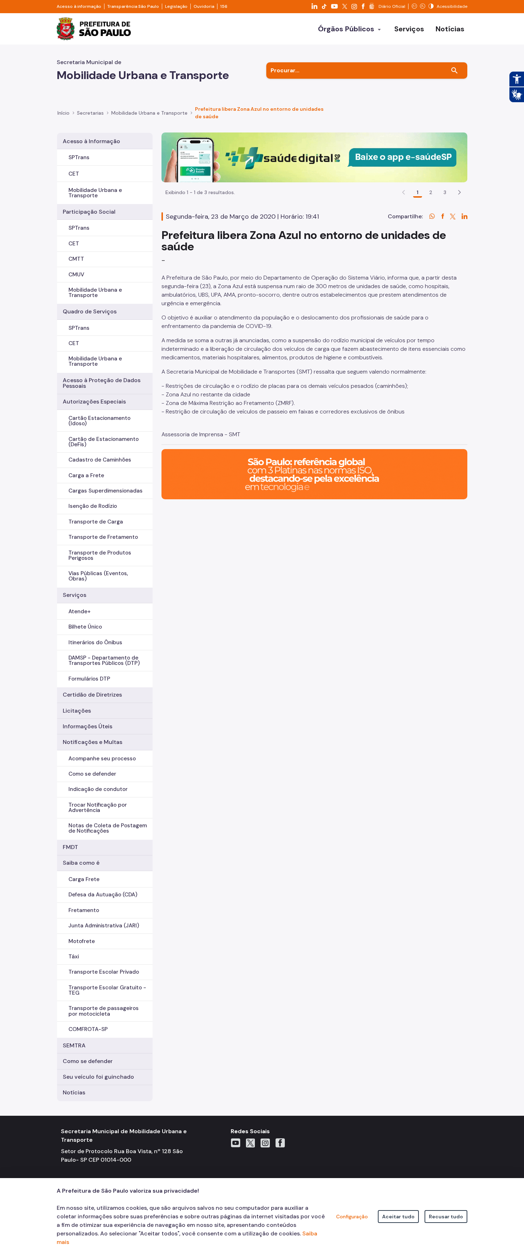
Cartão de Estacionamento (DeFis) (103, 442)
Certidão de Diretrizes (92, 694)
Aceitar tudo (398, 1216)
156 (223, 6)
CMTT (76, 258)
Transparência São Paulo (133, 6)
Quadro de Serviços (90, 311)
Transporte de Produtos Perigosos (99, 555)
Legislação (176, 6)
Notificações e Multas (92, 742)
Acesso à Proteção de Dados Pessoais (101, 383)
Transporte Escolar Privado (103, 971)
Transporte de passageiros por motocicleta (103, 1011)
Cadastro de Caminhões (99, 459)
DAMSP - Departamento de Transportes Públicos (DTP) (104, 660)
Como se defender (92, 773)
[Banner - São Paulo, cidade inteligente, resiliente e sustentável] (314, 474)
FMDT (70, 847)
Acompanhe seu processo (102, 758)
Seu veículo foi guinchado (98, 1076)
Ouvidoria (204, 6)
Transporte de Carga (95, 521)
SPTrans (78, 157)
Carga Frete (83, 879)
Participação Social (89, 211)
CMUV (76, 274)
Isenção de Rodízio (92, 506)
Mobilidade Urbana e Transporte (95, 193)
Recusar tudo (446, 1216)
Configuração (352, 1216)
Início (63, 113)
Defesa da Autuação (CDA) (102, 894)
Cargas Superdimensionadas (105, 490)
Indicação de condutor (98, 789)
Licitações (77, 710)
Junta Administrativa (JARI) (103, 925)
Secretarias (90, 113)
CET (73, 173)
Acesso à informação (79, 6)
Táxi (73, 956)
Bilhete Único (85, 626)
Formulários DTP (89, 678)
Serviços (74, 595)
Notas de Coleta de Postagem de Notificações (107, 828)
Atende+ (79, 611)
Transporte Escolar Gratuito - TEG (107, 990)
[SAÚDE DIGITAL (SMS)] (314, 157)
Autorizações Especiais (94, 401)
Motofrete (81, 941)
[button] (459, 192)
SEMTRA (74, 1045)
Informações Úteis (87, 726)
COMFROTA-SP (88, 1029)
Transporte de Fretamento (103, 537)
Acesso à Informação (91, 141)
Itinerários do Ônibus (95, 642)
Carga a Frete (86, 475)
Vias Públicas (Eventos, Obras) (98, 576)
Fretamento (83, 910)
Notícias (74, 1092)
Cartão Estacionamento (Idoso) (99, 421)
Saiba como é (81, 862)
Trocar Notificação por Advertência (97, 807)
